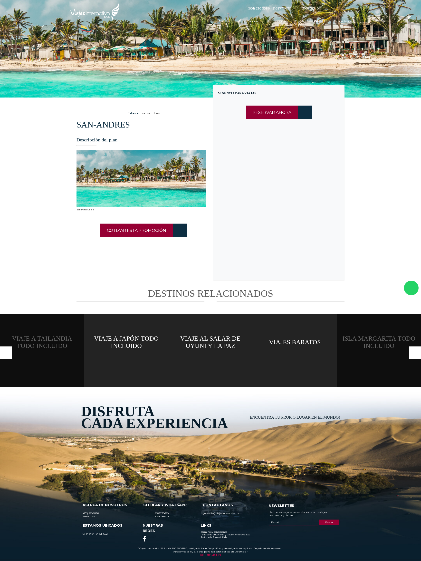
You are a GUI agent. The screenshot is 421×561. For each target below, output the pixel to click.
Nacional (225, 21)
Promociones (276, 21)
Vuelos (319, 21)
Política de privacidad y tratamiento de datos (225, 534)
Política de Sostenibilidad (215, 537)
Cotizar (300, 21)
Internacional (249, 21)
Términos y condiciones (214, 532)
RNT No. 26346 (210, 554)
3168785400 (311, 8)
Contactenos (343, 21)
